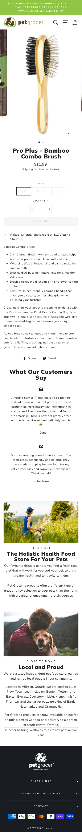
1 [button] (39, 143)
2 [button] (43, 143)
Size (40, 183)
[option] (41, 7)
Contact (41, 806)
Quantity (41, 200)
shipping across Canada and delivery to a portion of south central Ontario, (41, 722)
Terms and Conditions (41, 793)
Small (24, 191)
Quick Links (41, 781)
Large (58, 191)
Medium (41, 191)
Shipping (27, 169)
